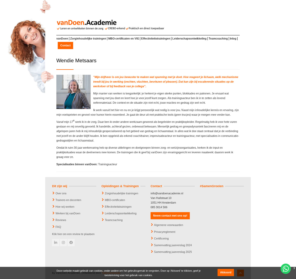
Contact (65, 45)
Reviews (61, 220)
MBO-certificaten (115, 200)
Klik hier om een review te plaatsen (73, 234)
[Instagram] (63, 242)
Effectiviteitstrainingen (155, 38)
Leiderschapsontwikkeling (189, 38)
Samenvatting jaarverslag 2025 (173, 251)
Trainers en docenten (68, 200)
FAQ (58, 226)
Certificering (161, 238)
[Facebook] (71, 242)
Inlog (233, 38)
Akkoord (225, 272)
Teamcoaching (218, 38)
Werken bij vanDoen (68, 213)
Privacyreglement (164, 231)
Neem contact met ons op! (170, 215)
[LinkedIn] (55, 242)
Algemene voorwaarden (168, 225)
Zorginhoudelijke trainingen (88, 38)
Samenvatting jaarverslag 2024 (173, 245)
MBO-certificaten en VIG (123, 38)
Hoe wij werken (65, 206)
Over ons (61, 193)
